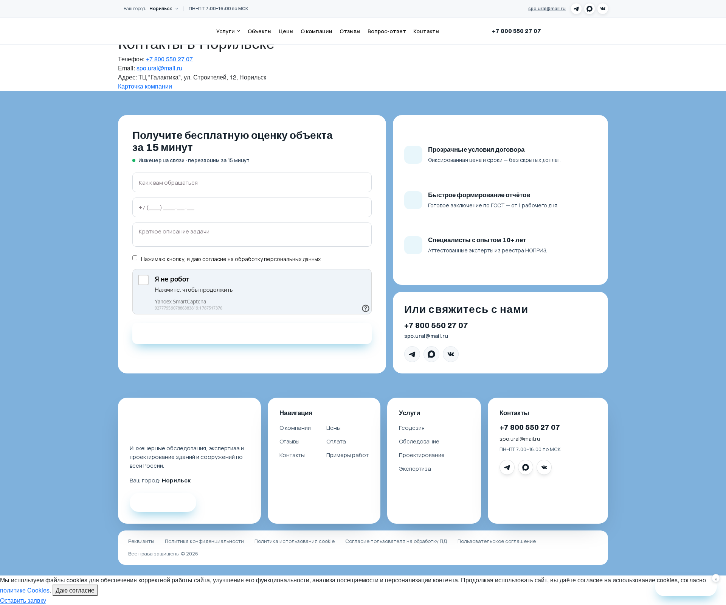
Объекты (259, 31)
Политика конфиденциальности (204, 541)
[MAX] (589, 8)
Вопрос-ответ (387, 31)
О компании (316, 31)
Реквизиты (141, 541)
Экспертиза (415, 469)
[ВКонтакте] (602, 8)
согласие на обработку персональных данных (261, 259)
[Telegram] (576, 8)
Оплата (336, 441)
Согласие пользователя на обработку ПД (396, 541)
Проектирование (422, 455)
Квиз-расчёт (690, 586)
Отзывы (350, 31)
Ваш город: (148, 8)
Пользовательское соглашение (497, 541)
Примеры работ (347, 455)
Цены (286, 31)
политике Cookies (25, 590)
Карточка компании (145, 86)
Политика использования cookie (294, 541)
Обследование (419, 441)
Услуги (225, 31)
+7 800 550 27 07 (516, 31)
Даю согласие (75, 590)
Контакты (426, 31)
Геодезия (412, 428)
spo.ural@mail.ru (547, 8)
